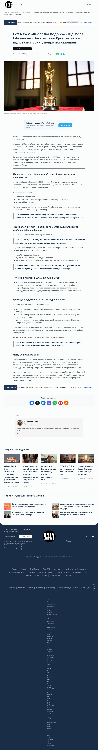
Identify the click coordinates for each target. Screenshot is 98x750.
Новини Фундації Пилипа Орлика (24, 495)
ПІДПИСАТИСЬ (25, 536)
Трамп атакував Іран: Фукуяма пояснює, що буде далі (85, 470)
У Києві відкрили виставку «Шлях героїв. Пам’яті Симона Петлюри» (28, 513)
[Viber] (61, 54)
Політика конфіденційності (68, 588)
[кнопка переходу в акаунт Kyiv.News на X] (90, 536)
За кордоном (31, 54)
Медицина (82, 569)
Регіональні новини (62, 572)
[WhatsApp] (57, 54)
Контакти (12, 588)
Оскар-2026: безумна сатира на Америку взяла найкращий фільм (48, 473)
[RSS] (66, 403)
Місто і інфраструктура (16, 572)
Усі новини (23, 569)
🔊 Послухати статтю (23, 49)
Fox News (22, 139)
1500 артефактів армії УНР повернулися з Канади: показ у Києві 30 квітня (76, 513)
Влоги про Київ (55, 575)
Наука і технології (40, 575)
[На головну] (9, 5)
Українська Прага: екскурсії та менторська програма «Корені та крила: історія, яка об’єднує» (77, 506)
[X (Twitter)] (37, 403)
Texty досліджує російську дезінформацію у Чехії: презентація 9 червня (29, 505)
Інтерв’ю (28, 575)
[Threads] (93, 536)
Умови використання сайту (45, 588)
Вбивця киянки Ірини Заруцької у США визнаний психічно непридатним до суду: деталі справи (30, 474)
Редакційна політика (25, 588)
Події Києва (34, 569)
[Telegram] (64, 54)
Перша (14, 569)
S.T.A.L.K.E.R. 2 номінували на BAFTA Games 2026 (67, 470)
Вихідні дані (85, 588)
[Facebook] (31, 403)
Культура (87, 572)
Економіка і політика (45, 572)
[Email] (60, 403)
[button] (21, 5)
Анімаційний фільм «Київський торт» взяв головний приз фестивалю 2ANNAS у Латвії (11, 474)
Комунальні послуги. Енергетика (64, 569)
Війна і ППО (46, 569)
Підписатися (65, 125)
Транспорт (31, 572)
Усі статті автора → (23, 434)
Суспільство (76, 572)
